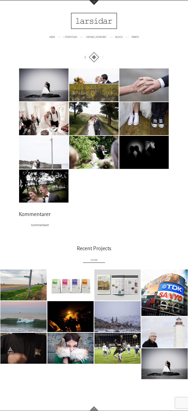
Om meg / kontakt (96, 37)
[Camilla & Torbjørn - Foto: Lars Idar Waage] (94, 118)
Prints (135, 37)
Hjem (52, 37)
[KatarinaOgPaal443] (94, 84)
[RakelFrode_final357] (144, 118)
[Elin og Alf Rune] (144, 152)
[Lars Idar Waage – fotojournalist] (94, 21)
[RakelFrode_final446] (43, 84)
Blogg (119, 37)
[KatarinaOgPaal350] (144, 85)
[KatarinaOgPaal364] (43, 152)
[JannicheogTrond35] (43, 118)
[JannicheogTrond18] (94, 152)
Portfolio (71, 37)
